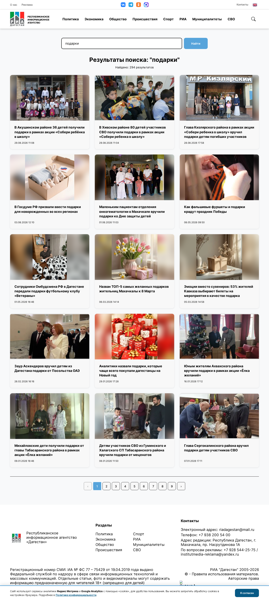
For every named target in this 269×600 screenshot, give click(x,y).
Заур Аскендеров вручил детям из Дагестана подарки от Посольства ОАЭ (47, 368)
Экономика (94, 19)
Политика (70, 19)
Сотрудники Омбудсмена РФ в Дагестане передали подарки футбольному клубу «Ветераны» (49, 291)
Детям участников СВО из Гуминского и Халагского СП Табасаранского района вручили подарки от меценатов (132, 450)
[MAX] (146, 5)
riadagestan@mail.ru (236, 529)
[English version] (255, 5)
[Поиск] (253, 19)
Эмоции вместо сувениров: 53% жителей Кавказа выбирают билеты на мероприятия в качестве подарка (218, 291)
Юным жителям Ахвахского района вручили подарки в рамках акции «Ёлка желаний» (217, 370)
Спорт (168, 19)
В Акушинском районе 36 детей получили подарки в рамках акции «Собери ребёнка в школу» (49, 131)
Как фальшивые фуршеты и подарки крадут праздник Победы (214, 209)
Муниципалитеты (207, 19)
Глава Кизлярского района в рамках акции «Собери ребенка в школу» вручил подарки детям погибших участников (219, 131)
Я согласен (247, 593)
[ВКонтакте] (123, 4)
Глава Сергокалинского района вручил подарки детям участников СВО (216, 448)
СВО (231, 19)
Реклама (27, 4)
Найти (195, 43)
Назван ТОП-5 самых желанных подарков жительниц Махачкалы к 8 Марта (134, 289)
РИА (183, 19)
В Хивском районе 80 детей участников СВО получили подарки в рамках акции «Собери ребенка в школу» (132, 131)
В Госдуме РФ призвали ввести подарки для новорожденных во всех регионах (47, 209)
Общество (118, 19)
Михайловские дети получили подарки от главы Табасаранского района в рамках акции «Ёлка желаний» (49, 450)
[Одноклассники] (138, 4)
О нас (13, 4)
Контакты (242, 4)
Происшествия (144, 19)
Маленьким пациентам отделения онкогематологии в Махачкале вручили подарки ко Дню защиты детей (132, 211)
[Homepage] (29, 19)
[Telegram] (131, 4)
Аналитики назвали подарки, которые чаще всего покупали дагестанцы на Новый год (130, 370)
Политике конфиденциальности (76, 595)
